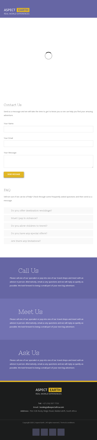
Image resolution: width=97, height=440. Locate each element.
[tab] (48, 210)
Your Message (10, 152)
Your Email (8, 138)
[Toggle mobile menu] (92, 11)
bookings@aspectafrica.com (52, 407)
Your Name (9, 123)
